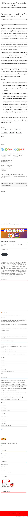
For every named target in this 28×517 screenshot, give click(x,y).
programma (16, 273)
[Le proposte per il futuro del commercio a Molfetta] (7, 165)
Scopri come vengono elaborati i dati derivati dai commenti (13, 224)
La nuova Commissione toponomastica (8, 344)
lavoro (18, 270)
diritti (3, 268)
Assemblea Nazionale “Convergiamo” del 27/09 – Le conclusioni (12, 315)
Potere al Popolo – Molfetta (6, 425)
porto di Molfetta (8, 273)
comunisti (3, 266)
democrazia (21, 266)
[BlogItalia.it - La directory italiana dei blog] (9, 443)
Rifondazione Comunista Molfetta (14, 4)
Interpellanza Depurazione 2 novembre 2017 (9, 382)
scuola (14, 274)
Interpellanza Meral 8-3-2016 (6, 390)
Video (2, 373)
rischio (7, 274)
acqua (2, 262)
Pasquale (4, 19)
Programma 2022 (15, 176)
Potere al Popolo (4, 408)
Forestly (16, 516)
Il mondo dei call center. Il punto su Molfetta (9, 384)
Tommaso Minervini (15, 276)
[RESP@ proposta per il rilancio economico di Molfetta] (6, 149)
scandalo (11, 274)
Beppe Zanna (6, 263)
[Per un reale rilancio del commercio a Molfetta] (19, 149)
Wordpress (26, 516)
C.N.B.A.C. (3, 466)
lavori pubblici (12, 270)
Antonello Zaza (11, 262)
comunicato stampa (19, 265)
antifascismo (6, 262)
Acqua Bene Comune (4, 416)
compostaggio (10, 264)
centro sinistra (18, 263)
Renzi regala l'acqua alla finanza (7, 349)
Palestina (10, 271)
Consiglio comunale (10, 266)
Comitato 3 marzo (4, 421)
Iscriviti (4, 254)
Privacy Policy (3, 369)
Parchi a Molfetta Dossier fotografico (8, 397)
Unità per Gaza (3, 333)
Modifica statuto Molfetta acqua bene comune (9, 388)
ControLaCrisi (3, 405)
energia (18, 268)
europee (21, 268)
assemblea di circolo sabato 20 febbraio (8, 351)
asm (16, 262)
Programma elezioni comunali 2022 (7, 371)
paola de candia (17, 271)
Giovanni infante (8, 176)
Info (1, 367)
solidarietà (4, 276)
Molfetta (7, 174)
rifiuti (20, 273)
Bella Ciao (2, 360)
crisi (16, 266)
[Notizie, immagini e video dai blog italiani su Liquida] (3, 441)
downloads (3, 362)
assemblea (19, 262)
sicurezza (18, 274)
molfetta (6, 271)
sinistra (21, 274)
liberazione (23, 270)
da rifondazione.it (6, 312)
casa (14, 263)
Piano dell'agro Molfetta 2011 (6, 399)
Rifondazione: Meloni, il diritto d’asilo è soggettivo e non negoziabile (13, 336)
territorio (9, 276)
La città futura (3, 423)
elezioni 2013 (14, 268)
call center (12, 263)
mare (2, 271)
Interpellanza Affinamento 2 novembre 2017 (9, 380)
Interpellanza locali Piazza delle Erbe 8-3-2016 (9, 392)
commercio (15, 174)
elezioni (9, 268)
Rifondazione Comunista (5, 410)
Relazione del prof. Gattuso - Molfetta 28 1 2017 (10, 386)
